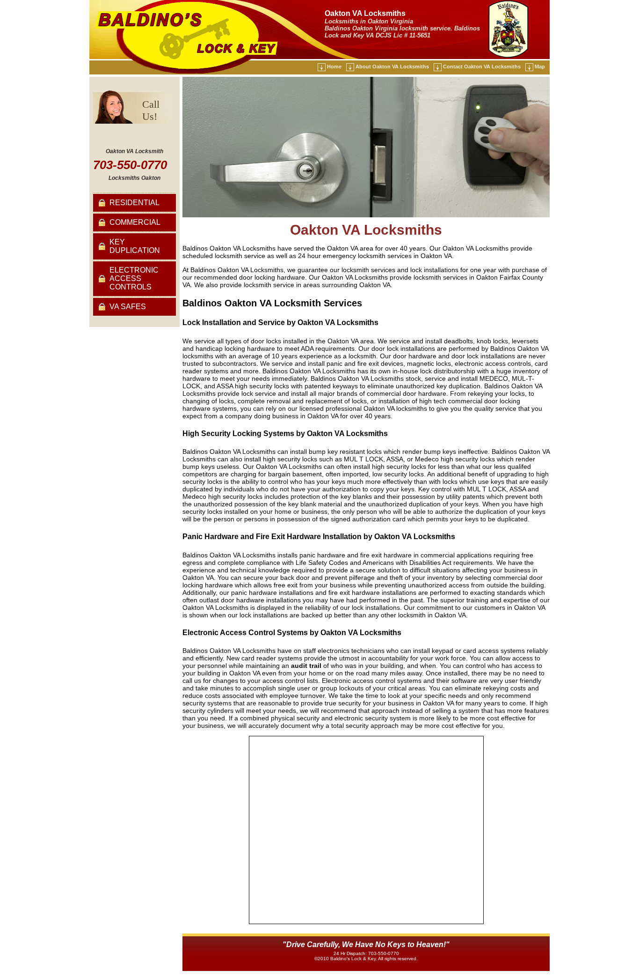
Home (334, 66)
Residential (134, 203)
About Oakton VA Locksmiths (392, 66)
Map (540, 66)
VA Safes (127, 307)
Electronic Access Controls (134, 278)
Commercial (134, 222)
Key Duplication (134, 246)
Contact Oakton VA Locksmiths (482, 66)
